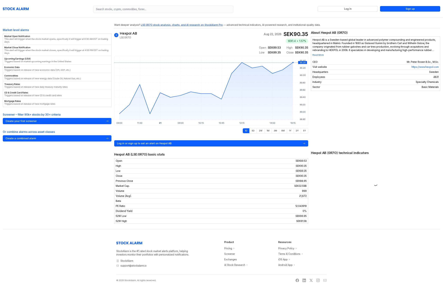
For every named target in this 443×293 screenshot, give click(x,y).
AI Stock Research (234, 264)
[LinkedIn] (304, 280)
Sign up (410, 8)
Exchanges (230, 259)
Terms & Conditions (289, 253)
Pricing (228, 248)
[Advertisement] (375, 121)
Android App (285, 264)
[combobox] (163, 9)
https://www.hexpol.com (425, 66)
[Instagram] (318, 280)
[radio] (246, 130)
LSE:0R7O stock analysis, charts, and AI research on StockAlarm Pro (182, 24)
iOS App (283, 259)
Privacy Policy (286, 248)
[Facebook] (297, 280)
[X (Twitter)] (311, 280)
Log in (348, 8)
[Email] (325, 280)
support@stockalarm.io (133, 265)
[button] (57, 39)
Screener (229, 253)
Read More (318, 55)
